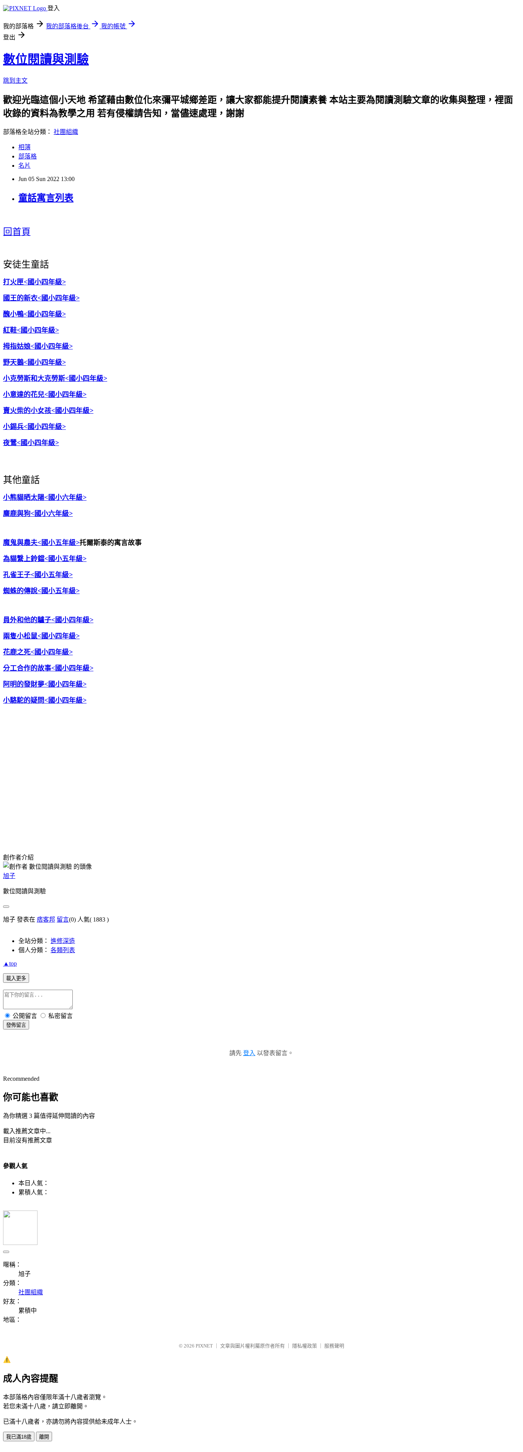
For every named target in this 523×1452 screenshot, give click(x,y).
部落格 (27, 156)
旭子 (9, 876)
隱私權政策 (304, 1346)
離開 (44, 1437)
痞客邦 (46, 919)
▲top (10, 963)
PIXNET (204, 1346)
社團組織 (66, 132)
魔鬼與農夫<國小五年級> (41, 543)
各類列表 (63, 950)
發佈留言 (16, 1025)
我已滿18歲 (18, 1437)
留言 (63, 919)
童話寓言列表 (46, 198)
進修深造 (63, 941)
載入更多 (16, 978)
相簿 (24, 147)
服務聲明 (334, 1346)
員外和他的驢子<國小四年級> (48, 620)
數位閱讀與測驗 (46, 59)
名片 (24, 165)
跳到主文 (15, 80)
